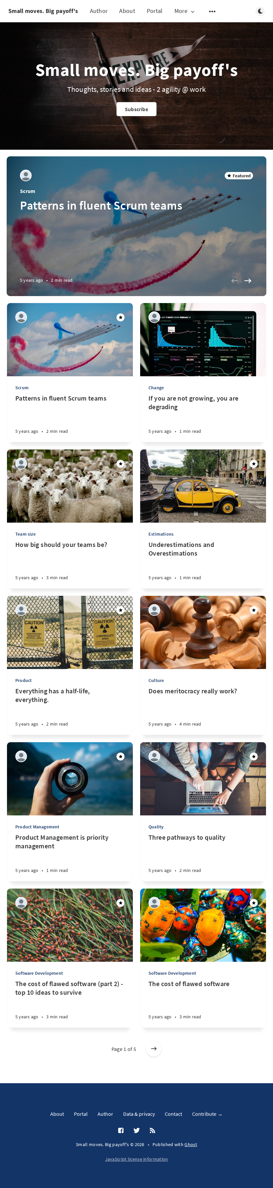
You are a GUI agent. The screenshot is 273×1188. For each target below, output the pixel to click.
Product (23, 680)
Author (99, 11)
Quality (155, 827)
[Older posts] (153, 1049)
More (180, 11)
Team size (25, 534)
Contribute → (207, 1113)
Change (156, 388)
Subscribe (136, 109)
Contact (173, 1113)
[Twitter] (137, 1131)
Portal (155, 11)
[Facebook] (121, 1131)
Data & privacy (139, 1113)
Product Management (37, 827)
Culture (156, 680)
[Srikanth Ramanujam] (26, 175)
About (127, 11)
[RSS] (152, 1131)
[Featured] (121, 317)
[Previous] (234, 280)
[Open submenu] (212, 11)
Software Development (39, 973)
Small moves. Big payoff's (43, 11)
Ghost (190, 1144)
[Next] (247, 280)
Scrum (28, 191)
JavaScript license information (136, 1159)
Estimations (160, 534)
